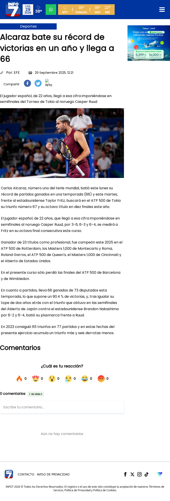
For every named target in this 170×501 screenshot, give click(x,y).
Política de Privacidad (77, 490)
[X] (132, 474)
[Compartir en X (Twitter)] (38, 83)
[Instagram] (139, 474)
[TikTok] (146, 474)
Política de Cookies (104, 490)
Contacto (26, 474)
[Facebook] (125, 474)
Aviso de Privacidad (53, 474)
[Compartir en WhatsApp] (48, 83)
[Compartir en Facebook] (27, 83)
